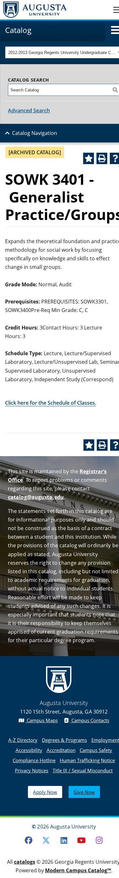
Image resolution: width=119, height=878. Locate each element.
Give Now (84, 792)
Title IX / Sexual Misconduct (83, 770)
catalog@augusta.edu (36, 497)
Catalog (18, 30)
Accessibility (29, 750)
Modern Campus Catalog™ (78, 870)
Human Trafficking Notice (87, 760)
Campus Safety (96, 750)
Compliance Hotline (34, 760)
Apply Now (45, 792)
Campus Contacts (89, 720)
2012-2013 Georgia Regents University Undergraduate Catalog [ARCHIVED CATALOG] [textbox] (62, 52)
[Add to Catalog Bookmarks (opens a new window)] (88, 158)
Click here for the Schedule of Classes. (50, 402)
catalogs (24, 861)
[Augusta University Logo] (33, 9)
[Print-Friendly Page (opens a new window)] (101, 158)
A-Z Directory (22, 740)
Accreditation (61, 750)
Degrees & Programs (64, 740)
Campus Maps (41, 720)
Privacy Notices (31, 770)
